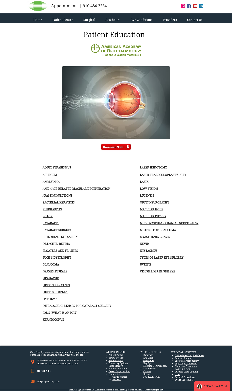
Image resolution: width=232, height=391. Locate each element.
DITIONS (156, 352)
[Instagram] (183, 6)
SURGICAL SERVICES (183, 352)
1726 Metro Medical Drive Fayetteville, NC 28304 (62, 360)
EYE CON (144, 352)
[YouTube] (195, 6)
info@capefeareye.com (48, 381)
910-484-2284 (44, 371)
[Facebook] (189, 6)
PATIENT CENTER (115, 352)
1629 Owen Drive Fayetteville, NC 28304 (57, 363)
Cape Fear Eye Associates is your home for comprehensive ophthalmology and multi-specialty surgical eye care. (60, 353)
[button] (62, 18)
